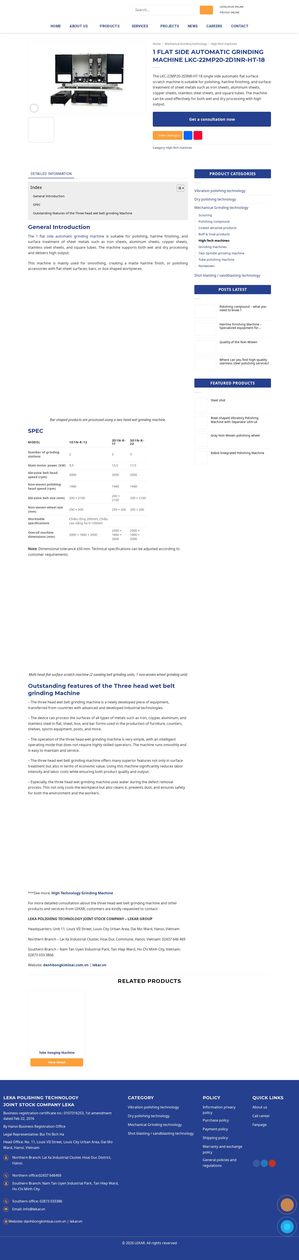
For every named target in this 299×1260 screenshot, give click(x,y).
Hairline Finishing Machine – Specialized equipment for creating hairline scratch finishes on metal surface (244, 326)
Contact (239, 26)
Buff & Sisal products (214, 234)
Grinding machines (213, 247)
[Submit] (206, 10)
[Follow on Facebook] (256, 1163)
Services (140, 26)
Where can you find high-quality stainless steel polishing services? (244, 361)
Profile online (229, 12)
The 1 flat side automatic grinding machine (66, 236)
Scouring (205, 215)
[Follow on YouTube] (272, 1163)
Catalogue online (231, 6)
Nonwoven (207, 266)
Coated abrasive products (218, 228)
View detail (56, 1062)
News (193, 26)
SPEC (36, 205)
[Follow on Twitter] (264, 1163)
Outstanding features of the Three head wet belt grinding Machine (82, 213)
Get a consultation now (212, 119)
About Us (79, 26)
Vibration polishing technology (219, 190)
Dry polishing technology (215, 199)
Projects (169, 26)
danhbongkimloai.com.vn (66, 965)
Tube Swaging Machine (57, 1053)
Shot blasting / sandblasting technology (227, 275)
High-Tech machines (224, 44)
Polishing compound (214, 221)
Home (56, 26)
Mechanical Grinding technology (186, 44)
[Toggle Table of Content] (178, 188)
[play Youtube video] (108, 845)
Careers (214, 26)
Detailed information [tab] (51, 174)
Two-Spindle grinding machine (221, 253)
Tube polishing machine (216, 259)
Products (110, 26)
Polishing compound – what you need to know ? (243, 308)
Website (16, 1221)
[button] (34, 108)
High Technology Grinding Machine (82, 893)
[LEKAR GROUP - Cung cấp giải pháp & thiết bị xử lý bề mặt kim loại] (64, 9)
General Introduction (49, 196)
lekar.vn (99, 965)
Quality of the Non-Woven (238, 342)
